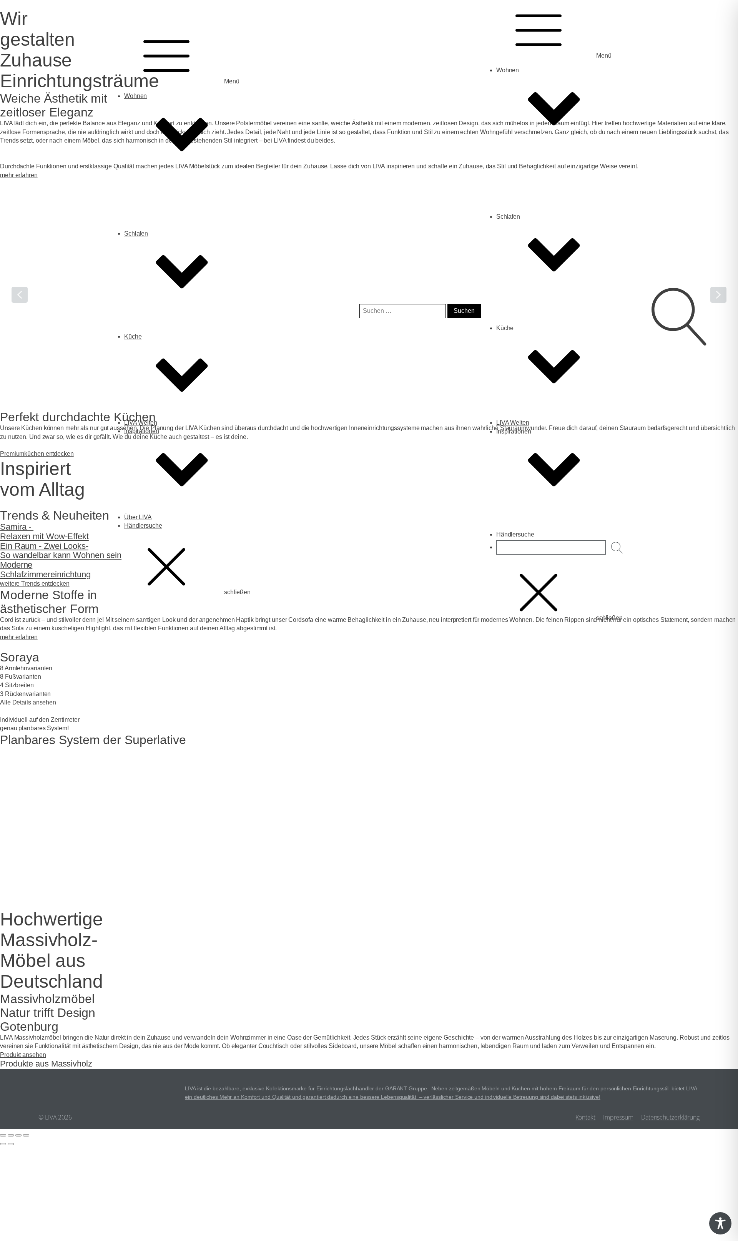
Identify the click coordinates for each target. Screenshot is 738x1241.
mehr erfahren (19, 637)
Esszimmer (155, 220)
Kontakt (585, 1117)
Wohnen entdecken (538, 177)
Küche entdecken (535, 435)
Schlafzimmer (158, 358)
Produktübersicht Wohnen (174, 237)
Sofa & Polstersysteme (170, 203)
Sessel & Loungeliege (169, 211)
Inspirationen (141, 431)
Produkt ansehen (23, 1055)
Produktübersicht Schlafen (175, 366)
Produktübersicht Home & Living (183, 263)
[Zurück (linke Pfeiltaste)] (3, 1144)
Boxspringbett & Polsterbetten (179, 349)
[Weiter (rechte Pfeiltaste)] (11, 1144)
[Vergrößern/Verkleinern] (3, 1135)
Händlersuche (143, 525)
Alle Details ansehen (28, 702)
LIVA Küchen (157, 443)
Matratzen (153, 340)
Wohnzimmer (157, 229)
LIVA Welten (140, 422)
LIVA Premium (159, 452)
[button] (8, 892)
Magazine (153, 538)
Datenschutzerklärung (670, 1117)
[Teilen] (18, 1135)
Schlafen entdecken (538, 323)
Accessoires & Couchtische (177, 254)
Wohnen (135, 96)
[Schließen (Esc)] (26, 1135)
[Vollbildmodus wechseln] (11, 1135)
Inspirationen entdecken (544, 538)
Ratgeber (152, 547)
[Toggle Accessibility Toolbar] (720, 1223)
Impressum (618, 1117)
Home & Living (160, 246)
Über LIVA (138, 517)
